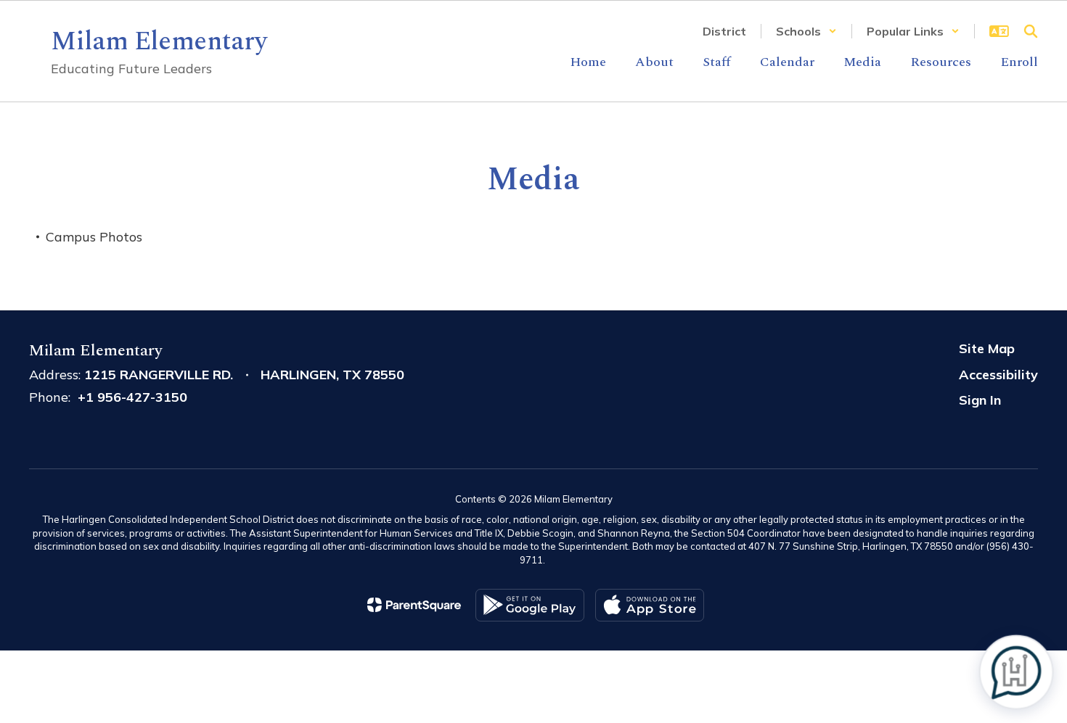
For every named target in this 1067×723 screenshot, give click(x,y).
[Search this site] (1030, 31)
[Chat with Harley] (1015, 671)
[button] (806, 31)
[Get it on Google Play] (529, 605)
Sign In (980, 400)
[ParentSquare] (414, 605)
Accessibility (998, 374)
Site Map (987, 348)
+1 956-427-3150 (132, 397)
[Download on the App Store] (649, 605)
